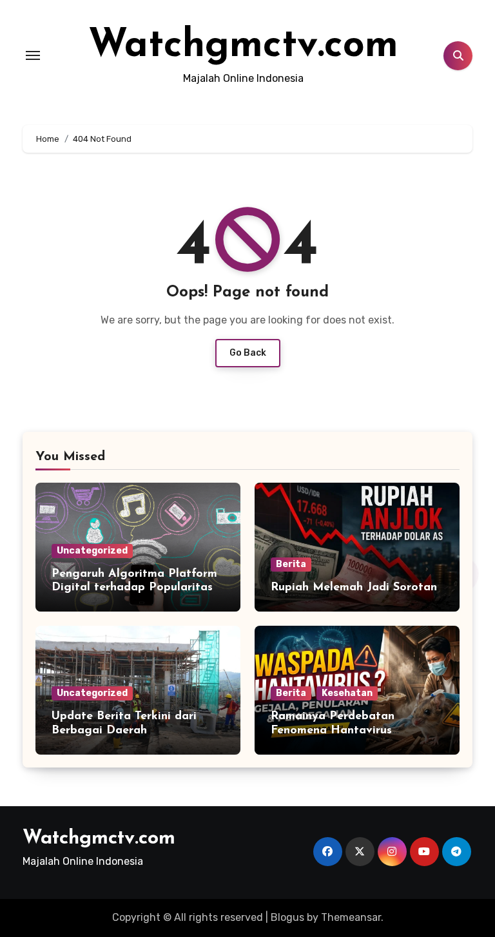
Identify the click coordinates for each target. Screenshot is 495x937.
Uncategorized (92, 550)
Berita (291, 564)
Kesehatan (347, 693)
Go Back (247, 352)
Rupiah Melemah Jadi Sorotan (354, 588)
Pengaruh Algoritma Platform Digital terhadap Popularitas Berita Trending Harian (134, 588)
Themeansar (351, 917)
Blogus (287, 917)
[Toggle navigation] (33, 55)
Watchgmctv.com (243, 46)
